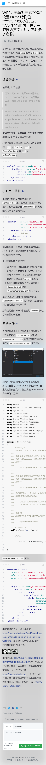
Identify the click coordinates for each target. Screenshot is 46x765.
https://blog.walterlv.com (14, 674)
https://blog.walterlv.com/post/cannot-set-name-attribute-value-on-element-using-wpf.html (22, 637)
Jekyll (14, 760)
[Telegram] (17, 708)
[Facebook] (13, 708)
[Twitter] (9, 708)
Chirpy (28, 760)
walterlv (16, 3)
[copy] (43, 161)
